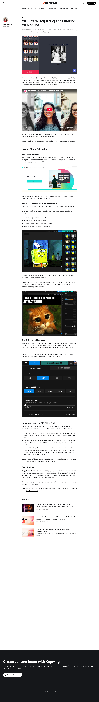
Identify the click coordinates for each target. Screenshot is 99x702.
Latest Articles (25, 8)
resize (32, 461)
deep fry (34, 287)
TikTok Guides (73, 8)
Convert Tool (59, 356)
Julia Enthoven (8, 24)
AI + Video (34, 8)
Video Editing (42, 8)
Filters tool (36, 157)
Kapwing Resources (67, 488)
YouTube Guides (52, 8)
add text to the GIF (65, 459)
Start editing (91, 3)
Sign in (83, 3)
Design (23, 17)
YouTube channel (32, 491)
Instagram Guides (63, 8)
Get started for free (12, 675)
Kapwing (54, 85)
